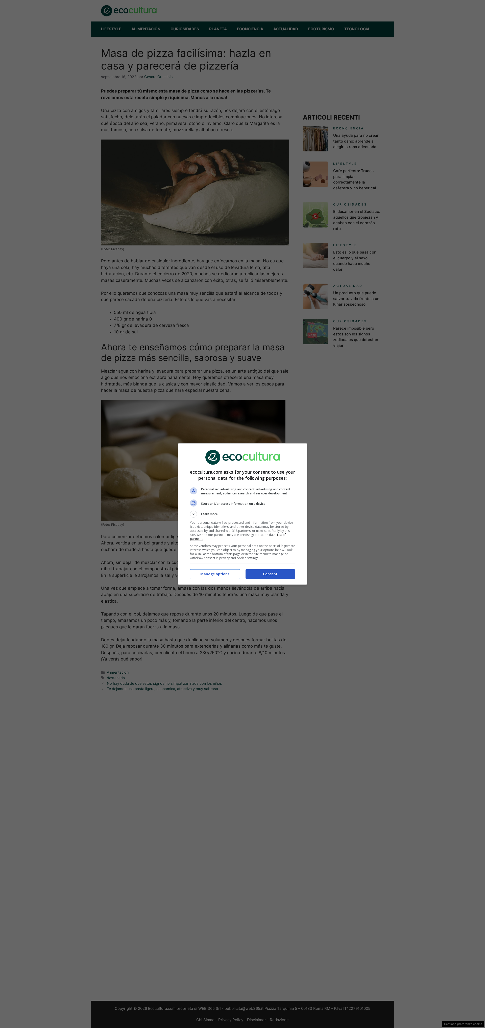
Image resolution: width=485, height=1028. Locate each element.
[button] (242, 514)
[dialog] (242, 514)
